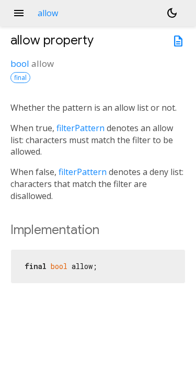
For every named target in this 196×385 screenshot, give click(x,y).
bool (19, 63)
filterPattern (80, 128)
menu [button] (19, 13)
